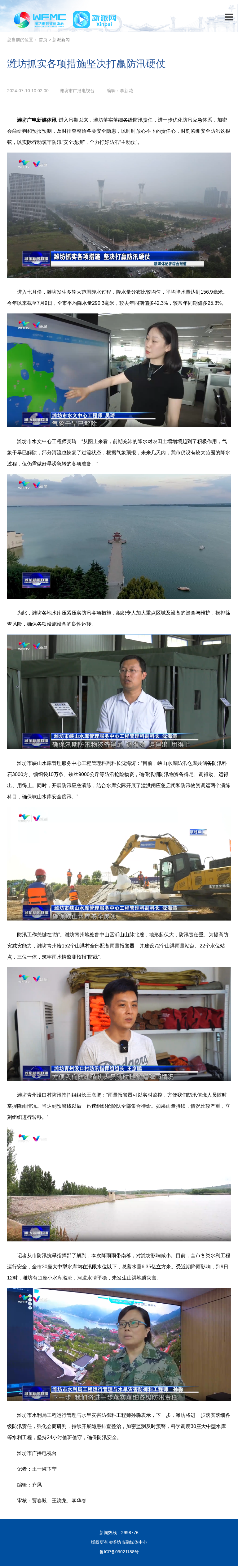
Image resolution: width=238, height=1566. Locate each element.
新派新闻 (61, 39)
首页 (43, 39)
